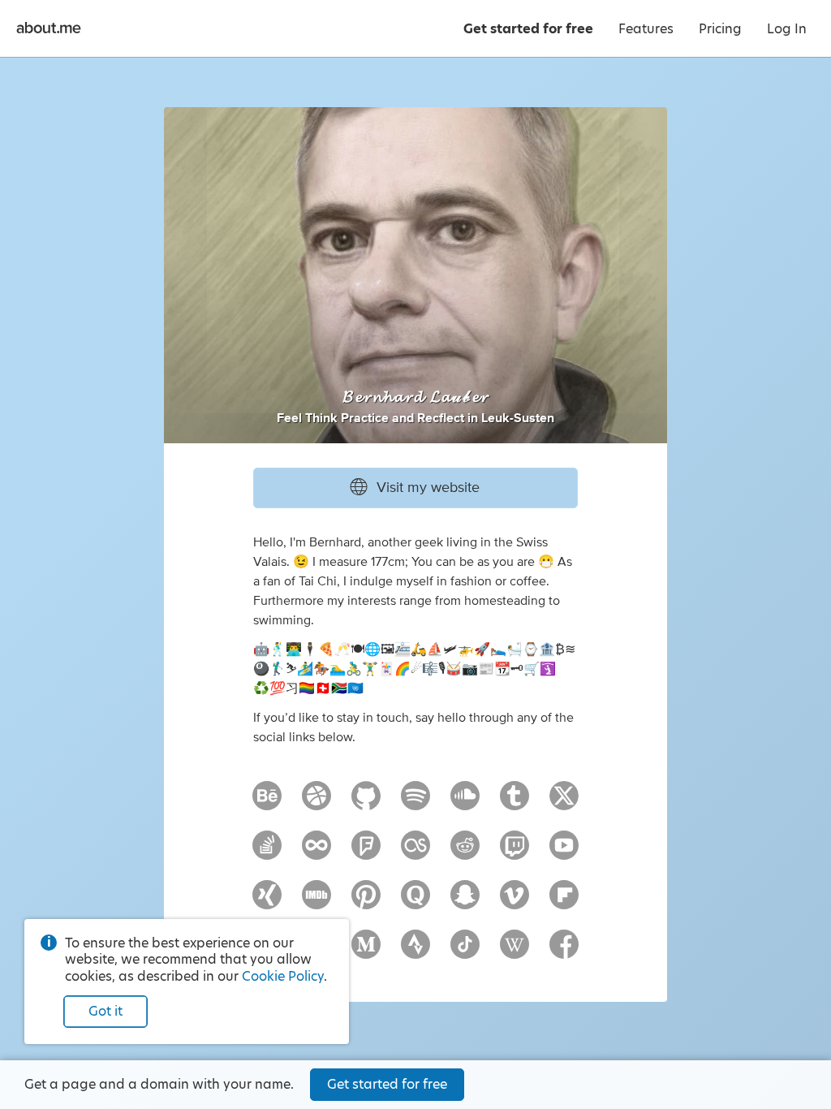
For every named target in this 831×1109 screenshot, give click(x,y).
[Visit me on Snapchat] (465, 902)
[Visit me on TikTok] (465, 951)
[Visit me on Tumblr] (514, 803)
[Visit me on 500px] (316, 852)
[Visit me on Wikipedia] (514, 951)
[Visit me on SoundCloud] (465, 803)
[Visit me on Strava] (415, 951)
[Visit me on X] (564, 803)
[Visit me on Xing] (267, 902)
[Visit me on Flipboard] (564, 902)
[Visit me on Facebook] (564, 951)
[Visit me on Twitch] (514, 852)
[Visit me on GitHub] (366, 803)
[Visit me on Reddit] (465, 852)
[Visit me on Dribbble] (316, 803)
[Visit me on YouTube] (564, 852)
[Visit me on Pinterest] (366, 902)
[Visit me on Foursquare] (366, 852)
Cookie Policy (283, 976)
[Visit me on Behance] (267, 803)
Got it (105, 1011)
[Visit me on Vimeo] (514, 902)
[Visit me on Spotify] (415, 803)
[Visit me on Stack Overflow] (267, 852)
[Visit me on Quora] (415, 902)
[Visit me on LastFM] (415, 852)
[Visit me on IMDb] (316, 902)
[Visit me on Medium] (366, 951)
